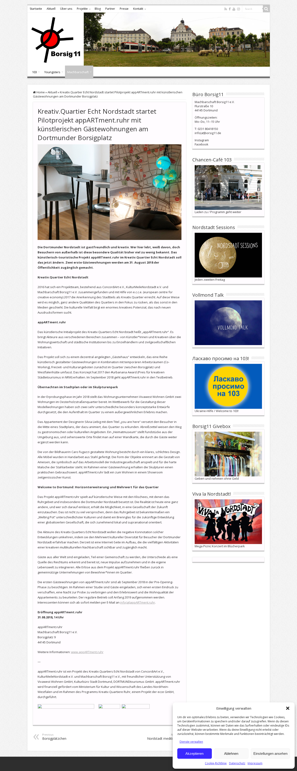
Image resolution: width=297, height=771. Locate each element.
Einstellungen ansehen (270, 753)
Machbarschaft (78, 72)
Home (40, 92)
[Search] (266, 8)
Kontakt (138, 9)
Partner (110, 9)
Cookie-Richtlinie (216, 763)
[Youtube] (234, 9)
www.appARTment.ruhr (87, 652)
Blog (98, 9)
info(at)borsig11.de (208, 133)
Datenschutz (237, 763)
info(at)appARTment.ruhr (137, 602)
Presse (124, 9)
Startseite (36, 9)
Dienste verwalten (191, 742)
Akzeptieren (194, 753)
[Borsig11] (148, 40)
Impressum (255, 763)
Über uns (66, 9)
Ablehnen (231, 753)
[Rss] (225, 9)
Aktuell (51, 9)
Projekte (82, 9)
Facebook (201, 144)
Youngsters (52, 72)
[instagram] (238, 9)
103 (34, 72)
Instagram (202, 140)
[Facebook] (229, 9)
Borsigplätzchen (54, 737)
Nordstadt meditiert (162, 737)
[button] (287, 708)
